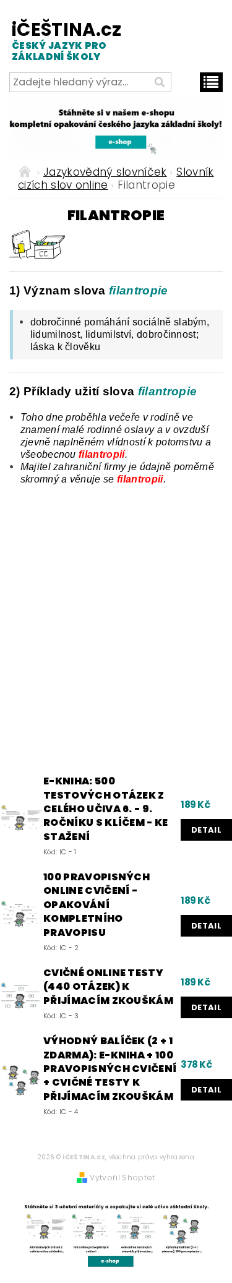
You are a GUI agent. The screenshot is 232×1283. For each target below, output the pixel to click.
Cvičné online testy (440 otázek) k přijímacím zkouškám (108, 987)
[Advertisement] (116, 629)
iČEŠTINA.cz (61, 40)
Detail (206, 830)
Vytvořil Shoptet (122, 1177)
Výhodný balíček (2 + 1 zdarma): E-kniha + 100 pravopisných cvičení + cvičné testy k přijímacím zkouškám (109, 1069)
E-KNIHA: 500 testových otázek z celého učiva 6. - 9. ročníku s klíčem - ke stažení (105, 809)
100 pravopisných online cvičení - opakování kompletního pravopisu (96, 905)
